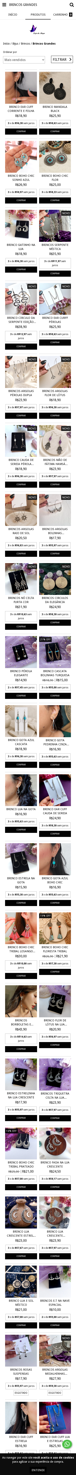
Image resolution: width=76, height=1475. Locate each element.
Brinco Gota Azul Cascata (21, 742)
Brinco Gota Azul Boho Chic (55, 880)
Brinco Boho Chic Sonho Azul (21, 177)
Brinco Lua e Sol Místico (21, 1302)
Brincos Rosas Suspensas (21, 1371)
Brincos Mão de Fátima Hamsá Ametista (55, 462)
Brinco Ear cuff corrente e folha (21, 108)
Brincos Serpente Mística (55, 247)
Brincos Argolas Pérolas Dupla (21, 393)
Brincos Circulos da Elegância (55, 600)
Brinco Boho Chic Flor (55, 177)
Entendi (38, 1470)
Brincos (25, 43)
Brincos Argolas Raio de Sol (21, 531)
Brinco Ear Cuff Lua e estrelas (55, 1439)
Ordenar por (10, 52)
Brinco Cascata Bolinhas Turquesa (55, 673)
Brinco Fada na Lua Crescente (55, 1164)
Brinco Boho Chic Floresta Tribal (55, 949)
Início (6, 43)
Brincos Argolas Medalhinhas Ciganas (55, 1372)
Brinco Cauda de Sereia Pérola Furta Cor (21, 462)
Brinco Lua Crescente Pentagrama (55, 1234)
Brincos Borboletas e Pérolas (21, 1022)
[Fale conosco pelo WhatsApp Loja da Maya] (67, 1444)
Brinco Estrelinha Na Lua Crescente (21, 1095)
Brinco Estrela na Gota (21, 880)
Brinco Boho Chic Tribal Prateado (21, 1164)
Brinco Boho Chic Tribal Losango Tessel (21, 949)
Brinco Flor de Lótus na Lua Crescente (55, 1022)
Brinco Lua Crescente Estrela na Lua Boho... (21, 1234)
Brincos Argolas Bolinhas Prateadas (55, 531)
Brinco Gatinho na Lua (21, 247)
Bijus (15, 43)
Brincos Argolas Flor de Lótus (55, 393)
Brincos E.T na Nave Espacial (55, 1302)
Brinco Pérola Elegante (21, 673)
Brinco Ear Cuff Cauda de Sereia (55, 811)
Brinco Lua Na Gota (21, 809)
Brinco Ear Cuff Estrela (21, 1439)
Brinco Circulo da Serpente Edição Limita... (21, 320)
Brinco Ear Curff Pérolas (55, 319)
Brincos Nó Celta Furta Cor (21, 600)
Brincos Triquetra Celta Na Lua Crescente (55, 1096)
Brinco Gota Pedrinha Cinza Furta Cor (55, 742)
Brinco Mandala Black (55, 108)
